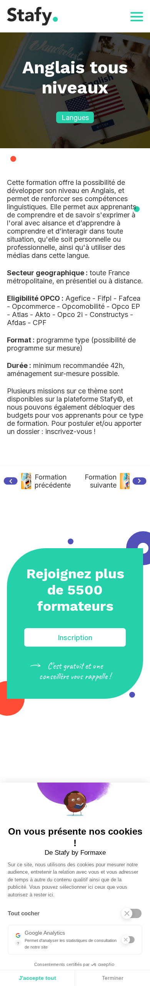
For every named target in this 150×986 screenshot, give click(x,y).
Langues (75, 118)
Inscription (75, 638)
